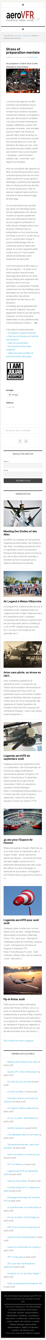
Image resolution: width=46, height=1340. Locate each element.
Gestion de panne (15, 1128)
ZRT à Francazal (15, 1257)
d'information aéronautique (19, 1296)
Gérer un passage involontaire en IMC (24, 1283)
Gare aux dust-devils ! (17, 1181)
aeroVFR (23, 16)
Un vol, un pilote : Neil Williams (21, 1118)
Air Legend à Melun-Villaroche (22, 601)
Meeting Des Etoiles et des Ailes (22, 1062)
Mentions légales (33, 1333)
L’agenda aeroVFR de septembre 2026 (17, 757)
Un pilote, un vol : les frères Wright (23, 1273)
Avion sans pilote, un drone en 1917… (24, 1154)
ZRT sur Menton (15, 1164)
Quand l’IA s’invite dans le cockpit (22, 1247)
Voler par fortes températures (21, 1237)
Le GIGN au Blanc (15, 1091)
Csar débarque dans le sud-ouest (23, 1134)
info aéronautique (33, 1307)
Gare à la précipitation (18, 343)
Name (6, 461)
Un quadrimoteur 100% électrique (22, 1207)
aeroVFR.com (36, 1296)
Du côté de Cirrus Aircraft (19, 1082)
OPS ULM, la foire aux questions (22, 1227)
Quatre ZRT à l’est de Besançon (22, 1072)
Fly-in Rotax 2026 (14, 999)
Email (6, 470)
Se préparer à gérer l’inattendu (22, 333)
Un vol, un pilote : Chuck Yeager (22, 1217)
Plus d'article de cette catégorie (18, 1040)
